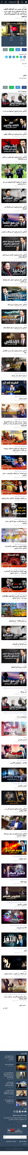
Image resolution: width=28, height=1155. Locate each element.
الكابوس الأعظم (22, 905)
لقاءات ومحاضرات (11, 994)
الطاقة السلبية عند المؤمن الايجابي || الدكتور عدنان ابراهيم (16, 547)
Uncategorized (23, 687)
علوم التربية (17, 994)
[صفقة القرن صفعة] (21, 1067)
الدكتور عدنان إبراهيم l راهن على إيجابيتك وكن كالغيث (15, 281)
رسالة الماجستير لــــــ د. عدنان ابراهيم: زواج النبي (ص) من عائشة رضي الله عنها (9, 1075)
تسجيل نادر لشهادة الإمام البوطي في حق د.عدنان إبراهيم (15, 183)
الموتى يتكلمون (22, 786)
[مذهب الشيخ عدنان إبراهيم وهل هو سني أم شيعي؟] (21, 1058)
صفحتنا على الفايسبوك (11, 1141)
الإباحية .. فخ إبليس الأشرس (18, 763)
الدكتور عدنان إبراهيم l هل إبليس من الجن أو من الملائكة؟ (14, 158)
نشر (21, 45)
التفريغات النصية (15, 687)
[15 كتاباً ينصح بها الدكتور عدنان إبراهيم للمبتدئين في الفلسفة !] (21, 1093)
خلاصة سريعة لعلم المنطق (19, 667)
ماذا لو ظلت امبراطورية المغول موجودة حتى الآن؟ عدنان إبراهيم (15, 449)
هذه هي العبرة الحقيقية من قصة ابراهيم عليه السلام (9, 1083)
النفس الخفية (23, 399)
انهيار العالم (23, 882)
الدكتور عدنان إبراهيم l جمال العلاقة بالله (15, 328)
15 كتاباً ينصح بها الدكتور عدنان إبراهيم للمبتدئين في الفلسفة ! (9, 1093)
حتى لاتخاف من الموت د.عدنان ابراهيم (15, 974)
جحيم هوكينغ (23, 859)
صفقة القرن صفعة (9, 1064)
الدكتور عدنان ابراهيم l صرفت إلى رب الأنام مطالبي (16, 810)
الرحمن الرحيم (22, 740)
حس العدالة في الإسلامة (19, 644)
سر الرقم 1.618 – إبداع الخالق (18, 621)
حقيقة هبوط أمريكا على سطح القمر (9, 1100)
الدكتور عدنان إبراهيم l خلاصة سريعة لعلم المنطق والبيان (15, 256)
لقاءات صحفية (24, 831)
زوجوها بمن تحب (22, 717)
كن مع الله (23, 692)
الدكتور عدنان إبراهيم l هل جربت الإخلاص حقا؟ (15, 351)
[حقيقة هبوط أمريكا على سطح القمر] (21, 1102)
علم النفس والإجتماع (11, 902)
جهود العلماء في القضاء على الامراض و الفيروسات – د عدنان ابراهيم (15, 572)
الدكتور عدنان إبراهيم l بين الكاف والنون (15, 134)
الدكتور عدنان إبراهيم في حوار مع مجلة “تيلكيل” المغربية (15, 834)
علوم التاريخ (12, 879)
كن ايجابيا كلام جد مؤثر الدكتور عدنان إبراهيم (16, 522)
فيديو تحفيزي (24, 373)
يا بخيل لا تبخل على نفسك (19, 376)
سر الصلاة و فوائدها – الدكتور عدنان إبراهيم (14, 498)
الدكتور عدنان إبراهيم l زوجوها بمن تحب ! (15, 111)
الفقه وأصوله (17, 925)
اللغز (25, 951)
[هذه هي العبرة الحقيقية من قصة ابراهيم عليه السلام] (21, 1084)
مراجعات (25, 806)
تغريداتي (25, 1143)
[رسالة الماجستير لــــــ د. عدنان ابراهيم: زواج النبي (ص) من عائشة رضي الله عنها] (21, 1075)
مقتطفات (25, 6)
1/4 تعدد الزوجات (21, 928)
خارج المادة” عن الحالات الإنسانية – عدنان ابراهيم (14, 474)
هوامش (25, 109)
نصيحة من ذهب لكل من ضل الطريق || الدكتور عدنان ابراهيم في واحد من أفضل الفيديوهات (15, 423)
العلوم (19, 783)
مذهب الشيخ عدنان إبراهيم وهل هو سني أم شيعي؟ (9, 1057)
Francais (24, 760)
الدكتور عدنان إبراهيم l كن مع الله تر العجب (14, 232)
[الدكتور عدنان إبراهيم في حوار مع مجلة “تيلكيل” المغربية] (14, 823)
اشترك (24, 1126)
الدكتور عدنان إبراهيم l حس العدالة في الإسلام (15, 208)
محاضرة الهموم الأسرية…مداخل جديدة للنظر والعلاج (15, 998)
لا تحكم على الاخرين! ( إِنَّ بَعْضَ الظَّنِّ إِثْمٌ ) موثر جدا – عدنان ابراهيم (14, 597)
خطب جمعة (9, 687)
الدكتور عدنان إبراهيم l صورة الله (17, 305)
